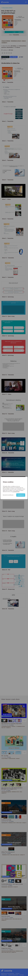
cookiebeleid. (16, 491)
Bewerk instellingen (8, 495)
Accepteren (21, 495)
